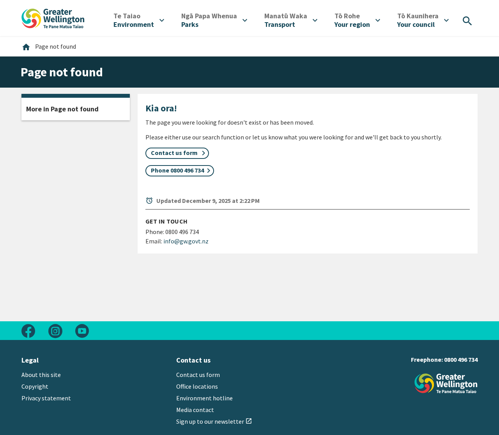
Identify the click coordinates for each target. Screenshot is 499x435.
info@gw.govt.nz (186, 241)
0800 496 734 (461, 359)
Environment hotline (204, 398)
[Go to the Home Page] (446, 383)
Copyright (34, 386)
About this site (41, 375)
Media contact (195, 410)
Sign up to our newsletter (214, 421)
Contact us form (198, 375)
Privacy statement (46, 398)
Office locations (197, 386)
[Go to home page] (53, 17)
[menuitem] (138, 20)
